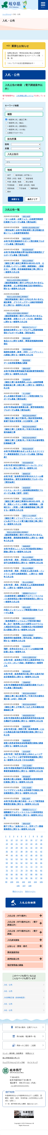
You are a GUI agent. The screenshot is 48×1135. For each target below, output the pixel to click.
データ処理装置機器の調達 (15, 363)
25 (36, 844)
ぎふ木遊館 (26, 393)
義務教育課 (26, 474)
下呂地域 (22, 188)
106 (18, 886)
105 (41, 882)
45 (17, 855)
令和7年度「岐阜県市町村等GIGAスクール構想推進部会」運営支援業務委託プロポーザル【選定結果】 (23, 479)
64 (31, 863)
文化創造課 (26, 379)
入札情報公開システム (24, 96)
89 (36, 874)
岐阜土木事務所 (28, 260)
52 (12, 859)
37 (17, 852)
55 (26, 859)
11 (7, 840)
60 (12, 863)
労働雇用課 (26, 682)
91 (7, 878)
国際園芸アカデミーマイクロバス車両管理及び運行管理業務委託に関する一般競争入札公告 (23, 815)
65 (36, 863)
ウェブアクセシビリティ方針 (13, 1062)
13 (17, 840)
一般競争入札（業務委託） (17, 126)
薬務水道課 (26, 368)
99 (6, 882)
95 (26, 878)
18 (41, 840)
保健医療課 (26, 546)
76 (12, 871)
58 (41, 859)
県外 (9, 192)
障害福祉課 (26, 776)
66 (41, 863)
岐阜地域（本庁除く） (24, 175)
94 (22, 878)
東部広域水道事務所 (29, 415)
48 (31, 855)
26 (41, 844)
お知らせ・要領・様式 (17, 946)
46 (22, 855)
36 (12, 852)
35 (7, 852)
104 (35, 882)
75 (7, 871)
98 (41, 878)
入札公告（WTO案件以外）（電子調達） (22, 932)
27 (7, 848)
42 (41, 852)
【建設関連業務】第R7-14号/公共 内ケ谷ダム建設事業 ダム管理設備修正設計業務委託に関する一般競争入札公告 (24, 286)
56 (31, 859)
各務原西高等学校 (28, 715)
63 (26, 863)
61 (17, 863)
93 (17, 878)
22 (22, 844)
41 (36, 852)
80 (31, 871)
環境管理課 (26, 360)
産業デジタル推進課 (29, 515)
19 (7, 844)
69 (17, 867)
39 (26, 852)
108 (29, 886)
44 (12, 855)
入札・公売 (8, 985)
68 (12, 867)
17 (36, 840)
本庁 (9, 175)
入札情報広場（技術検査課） (15, 997)
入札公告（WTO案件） (17, 916)
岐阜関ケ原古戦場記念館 (31, 227)
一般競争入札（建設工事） (17, 120)
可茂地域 (10, 185)
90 (41, 874)
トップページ (6, 14)
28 (12, 848)
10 (42, 836)
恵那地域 (10, 188)
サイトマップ (32, 1062)
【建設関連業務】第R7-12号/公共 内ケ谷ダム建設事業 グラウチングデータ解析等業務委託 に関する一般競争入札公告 (24, 302)
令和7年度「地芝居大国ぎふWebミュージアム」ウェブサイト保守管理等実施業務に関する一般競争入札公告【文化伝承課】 (23, 757)
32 (31, 848)
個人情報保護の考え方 (11, 1058)
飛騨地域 (34, 188)
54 (22, 859)
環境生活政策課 (28, 449)
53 (17, 859)
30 (22, 848)
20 (12, 844)
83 (7, 874)
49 (36, 855)
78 (22, 871)
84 (12, 874)
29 (17, 848)
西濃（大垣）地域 (14, 178)
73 (36, 867)
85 (17, 874)
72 (31, 867)
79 (26, 871)
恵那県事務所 (27, 349)
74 (41, 867)
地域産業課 (26, 488)
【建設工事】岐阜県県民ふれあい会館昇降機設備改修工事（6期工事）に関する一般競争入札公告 (24, 385)
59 (7, 863)
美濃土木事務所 (28, 635)
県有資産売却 (13, 952)
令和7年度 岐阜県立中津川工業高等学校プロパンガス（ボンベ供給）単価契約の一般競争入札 (24, 663)
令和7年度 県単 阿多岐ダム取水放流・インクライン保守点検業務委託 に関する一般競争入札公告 (24, 574)
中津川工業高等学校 (29, 657)
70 (22, 867)
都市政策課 (26, 671)
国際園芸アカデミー (29, 593)
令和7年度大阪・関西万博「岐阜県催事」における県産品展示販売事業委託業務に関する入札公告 (24, 732)
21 (17, 844)
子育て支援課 (27, 404)
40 (31, 852)
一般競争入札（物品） (16, 123)
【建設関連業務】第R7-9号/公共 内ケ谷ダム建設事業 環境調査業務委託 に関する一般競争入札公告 (24, 538)
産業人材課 (26, 216)
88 (31, 874)
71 (26, 867)
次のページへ (30, 891)
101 (17, 882)
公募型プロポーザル (15, 133)
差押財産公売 (13, 959)
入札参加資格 (13, 940)
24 (31, 844)
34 (41, 848)
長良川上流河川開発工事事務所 (17, 280)
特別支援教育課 (28, 462)
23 (26, 844)
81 (36, 871)
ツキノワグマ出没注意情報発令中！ (21, 63)
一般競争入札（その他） (16, 129)
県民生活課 (26, 338)
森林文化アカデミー (29, 327)
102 (23, 882)
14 (22, 840)
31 (26, 848)
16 (31, 840)
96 (31, 878)
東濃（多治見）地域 (27, 185)
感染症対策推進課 (28, 618)
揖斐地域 (29, 178)
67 (7, 867)
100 (11, 882)
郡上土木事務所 (28, 557)
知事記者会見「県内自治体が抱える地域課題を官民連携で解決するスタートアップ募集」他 (23, 55)
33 (36, 848)
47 (26, 855)
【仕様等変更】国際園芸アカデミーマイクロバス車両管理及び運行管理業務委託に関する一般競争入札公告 (23, 599)
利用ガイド (30, 1053)
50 (41, 855)
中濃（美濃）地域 (14, 182)
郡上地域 (29, 182)
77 (17, 871)
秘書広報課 (26, 238)
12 (12, 840)
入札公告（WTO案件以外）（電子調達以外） (22, 923)
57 (36, 859)
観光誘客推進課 (28, 249)
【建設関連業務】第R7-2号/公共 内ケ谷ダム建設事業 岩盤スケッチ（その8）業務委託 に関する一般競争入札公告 (23, 319)
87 (26, 874)
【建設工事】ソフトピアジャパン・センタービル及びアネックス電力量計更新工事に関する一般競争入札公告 (23, 521)
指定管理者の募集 (15, 965)
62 (22, 863)
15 (26, 840)
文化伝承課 (26, 751)
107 (24, 886)
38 (22, 852)
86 (22, 874)
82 (41, 871)
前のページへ (18, 891)
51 (7, 859)
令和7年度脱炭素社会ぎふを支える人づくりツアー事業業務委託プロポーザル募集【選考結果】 (24, 454)
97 (36, 878)
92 (12, 878)
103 (29, 882)
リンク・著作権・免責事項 (12, 1053)
